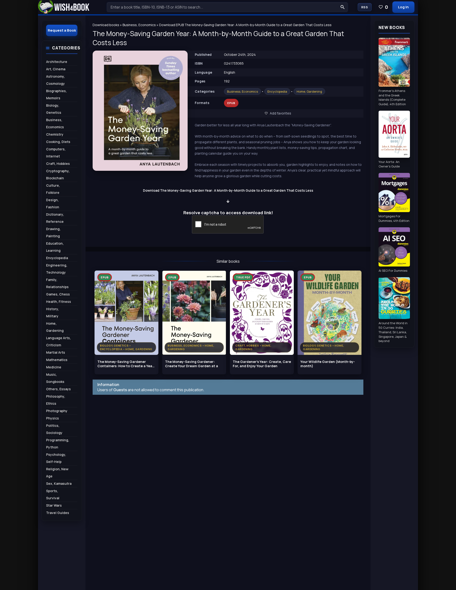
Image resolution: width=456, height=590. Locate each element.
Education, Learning (55, 247)
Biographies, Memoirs (56, 94)
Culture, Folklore (53, 189)
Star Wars (54, 505)
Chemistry (54, 134)
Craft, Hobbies (58, 163)
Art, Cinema (55, 69)
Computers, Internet (56, 152)
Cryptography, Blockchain (58, 174)
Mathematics (56, 359)
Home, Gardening (309, 91)
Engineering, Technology (56, 269)
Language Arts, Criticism (58, 341)
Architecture (56, 61)
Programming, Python (57, 443)
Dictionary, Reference (55, 218)
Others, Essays (58, 389)
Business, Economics (242, 91)
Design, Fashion (52, 203)
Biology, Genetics (53, 109)
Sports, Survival (52, 494)
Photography (56, 411)
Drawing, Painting (53, 232)
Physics (52, 418)
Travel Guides (57, 512)
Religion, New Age (57, 472)
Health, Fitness (58, 301)
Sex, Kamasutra (58, 483)
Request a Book (62, 30)
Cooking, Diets (58, 141)
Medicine (53, 367)
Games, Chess (58, 294)
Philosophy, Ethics (55, 400)
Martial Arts (55, 352)
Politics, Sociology (54, 429)
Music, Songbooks (55, 378)
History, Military (52, 312)
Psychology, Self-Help (56, 458)
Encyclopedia (277, 91)
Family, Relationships (57, 283)
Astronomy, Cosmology (55, 80)
